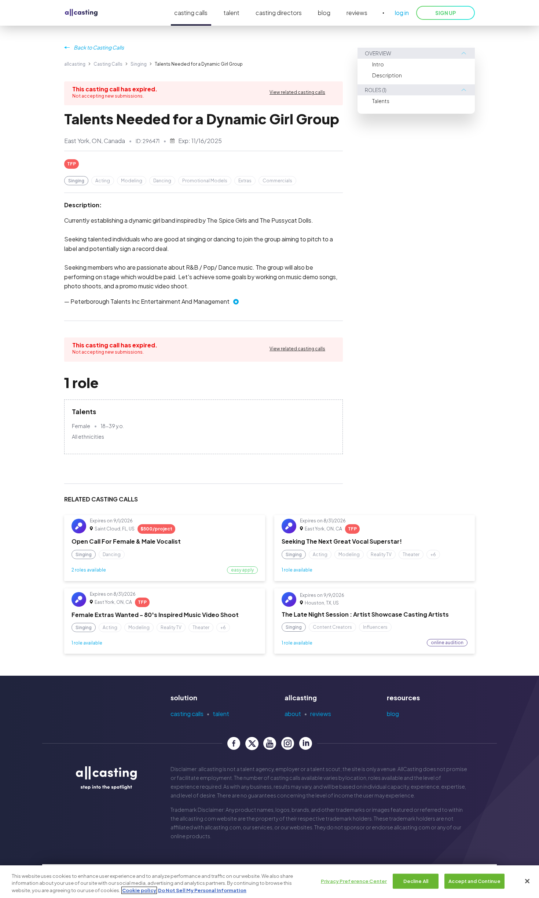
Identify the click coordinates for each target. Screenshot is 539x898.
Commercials (277, 180)
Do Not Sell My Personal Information (202, 890)
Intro (378, 64)
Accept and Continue (474, 881)
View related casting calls (297, 92)
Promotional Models (204, 180)
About (293, 714)
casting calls (191, 13)
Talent (221, 714)
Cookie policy (139, 890)
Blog (393, 714)
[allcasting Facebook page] (233, 743)
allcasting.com (198, 818)
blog (324, 13)
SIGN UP (445, 13)
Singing (139, 64)
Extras (245, 180)
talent (231, 13)
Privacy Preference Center (354, 881)
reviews (356, 13)
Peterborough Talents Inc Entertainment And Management (150, 301)
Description (387, 75)
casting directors (279, 13)
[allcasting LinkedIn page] (305, 743)
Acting (102, 180)
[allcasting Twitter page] (251, 743)
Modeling (131, 180)
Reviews (320, 714)
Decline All (415, 881)
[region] (269, 881)
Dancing (162, 180)
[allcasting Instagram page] (287, 743)
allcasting (74, 64)
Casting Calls (108, 64)
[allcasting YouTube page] (269, 743)
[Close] (527, 881)
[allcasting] (81, 13)
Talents (380, 101)
